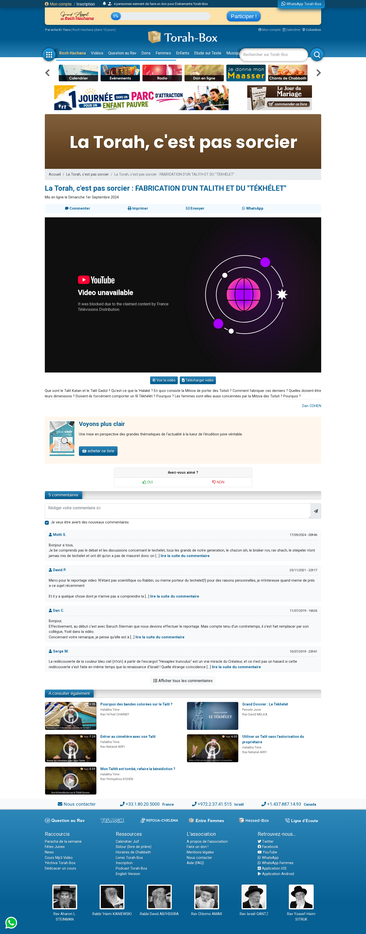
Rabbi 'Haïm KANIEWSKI (112, 914)
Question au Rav (122, 53)
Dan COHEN (311, 406)
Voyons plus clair (102, 423)
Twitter (267, 842)
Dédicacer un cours (60, 868)
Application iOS (274, 868)
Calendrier (293, 30)
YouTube (269, 852)
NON (220, 482)
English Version (128, 874)
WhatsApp (270, 858)
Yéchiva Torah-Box (60, 863)
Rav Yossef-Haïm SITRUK (301, 917)
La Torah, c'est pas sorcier (87, 174)
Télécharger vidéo (199, 380)
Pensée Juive (251, 709)
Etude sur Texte (207, 53)
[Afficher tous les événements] (104, 3)
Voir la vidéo (166, 380)
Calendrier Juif (127, 842)
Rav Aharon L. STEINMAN (65, 917)
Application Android (277, 874)
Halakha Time (110, 709)
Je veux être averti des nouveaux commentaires (90, 522)
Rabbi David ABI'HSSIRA (159, 914)
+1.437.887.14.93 (284, 804)
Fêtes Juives (55, 847)
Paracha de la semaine (63, 842)
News (49, 852)
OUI (149, 482)
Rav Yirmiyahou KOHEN (116, 779)
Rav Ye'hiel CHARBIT (114, 714)
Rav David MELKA (254, 714)
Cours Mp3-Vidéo (59, 858)
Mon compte (60, 4)
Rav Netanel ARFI (112, 746)
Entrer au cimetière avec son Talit (128, 737)
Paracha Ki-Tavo (57, 30)
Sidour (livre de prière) (133, 847)
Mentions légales (200, 852)
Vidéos (97, 53)
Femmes (163, 53)
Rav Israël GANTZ (254, 914)
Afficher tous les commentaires (185, 680)
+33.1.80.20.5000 (143, 804)
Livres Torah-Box (129, 858)
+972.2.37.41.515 (215, 804)
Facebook (269, 847)
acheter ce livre (100, 451)
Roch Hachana (72, 53)
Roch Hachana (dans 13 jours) (94, 30)
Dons (146, 53)
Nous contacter (79, 804)
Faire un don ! (197, 847)
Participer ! (244, 16)
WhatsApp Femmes (277, 863)
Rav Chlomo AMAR (206, 914)
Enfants (182, 53)
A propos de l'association (207, 842)
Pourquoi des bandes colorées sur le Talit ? (136, 704)
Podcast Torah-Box (131, 868)
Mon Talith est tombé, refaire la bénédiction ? (137, 769)
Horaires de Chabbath (133, 852)
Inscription (85, 4)
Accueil (55, 174)
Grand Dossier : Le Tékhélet (265, 704)
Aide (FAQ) (195, 863)
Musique (234, 53)
